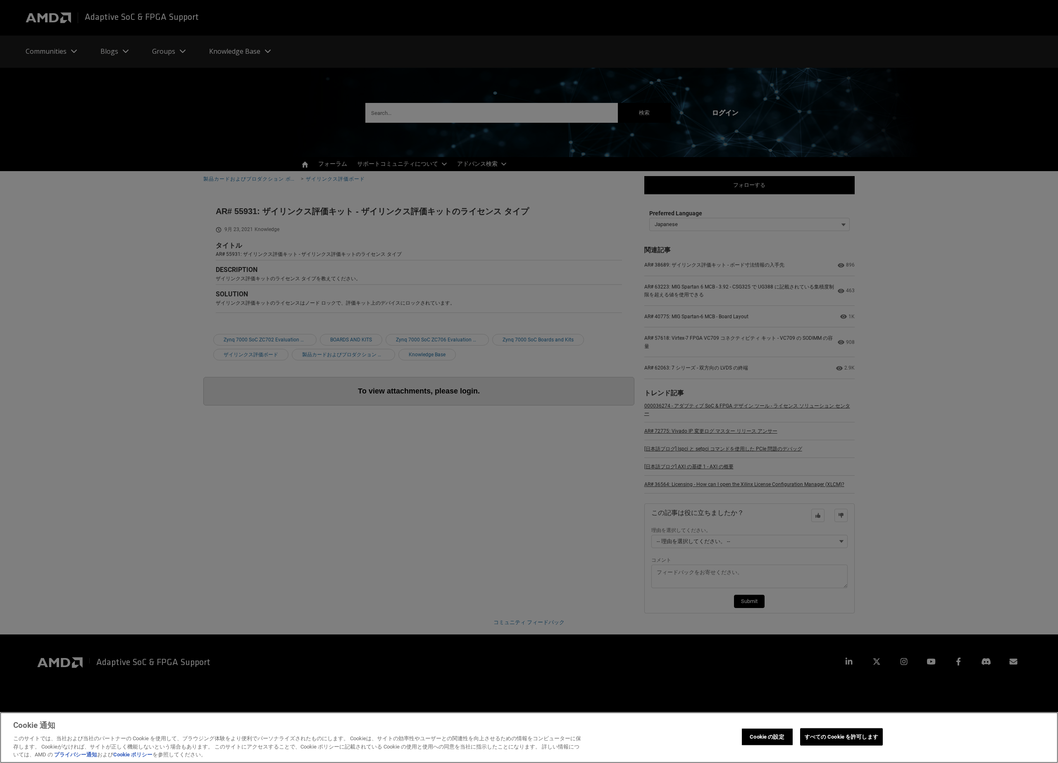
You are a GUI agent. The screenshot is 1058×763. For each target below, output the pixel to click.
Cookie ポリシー (133, 754)
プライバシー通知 (75, 754)
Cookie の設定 (767, 737)
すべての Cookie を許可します (841, 737)
